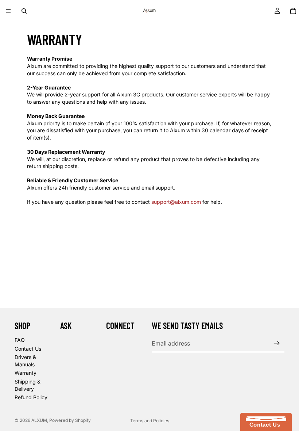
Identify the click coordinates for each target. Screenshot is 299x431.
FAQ (20, 340)
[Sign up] (276, 343)
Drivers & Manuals (25, 360)
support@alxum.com (176, 202)
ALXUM (39, 420)
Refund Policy (31, 397)
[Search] (24, 11)
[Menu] (8, 11)
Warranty (25, 373)
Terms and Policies (149, 420)
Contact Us (28, 349)
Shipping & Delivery (27, 385)
